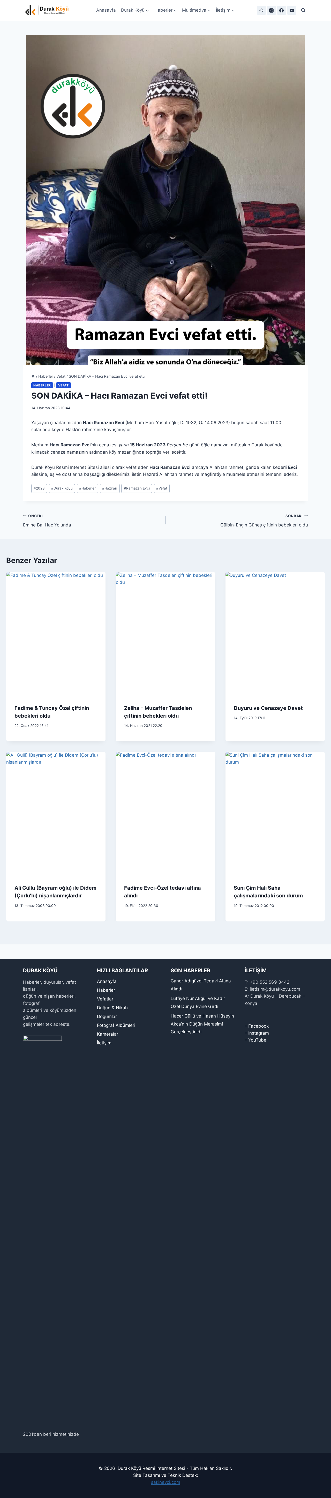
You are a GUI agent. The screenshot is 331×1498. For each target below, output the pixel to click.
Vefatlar (105, 999)
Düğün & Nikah (112, 1007)
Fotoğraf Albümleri (116, 1025)
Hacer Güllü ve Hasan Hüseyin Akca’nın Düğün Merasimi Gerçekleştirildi (202, 1023)
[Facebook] (281, 10)
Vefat (63, 385)
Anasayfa (106, 10)
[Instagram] (271, 10)
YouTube (257, 1040)
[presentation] (56, 634)
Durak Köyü (62, 488)
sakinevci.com (165, 1482)
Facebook (258, 1026)
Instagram (258, 1033)
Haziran (109, 488)
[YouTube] (291, 10)
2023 (39, 488)
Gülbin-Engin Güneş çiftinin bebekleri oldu (264, 520)
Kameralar (107, 1034)
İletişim (104, 1042)
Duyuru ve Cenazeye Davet (268, 708)
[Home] (33, 376)
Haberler (42, 385)
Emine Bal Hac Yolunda (47, 520)
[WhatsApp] (261, 10)
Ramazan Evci (137, 488)
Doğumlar (107, 1016)
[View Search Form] (303, 10)
